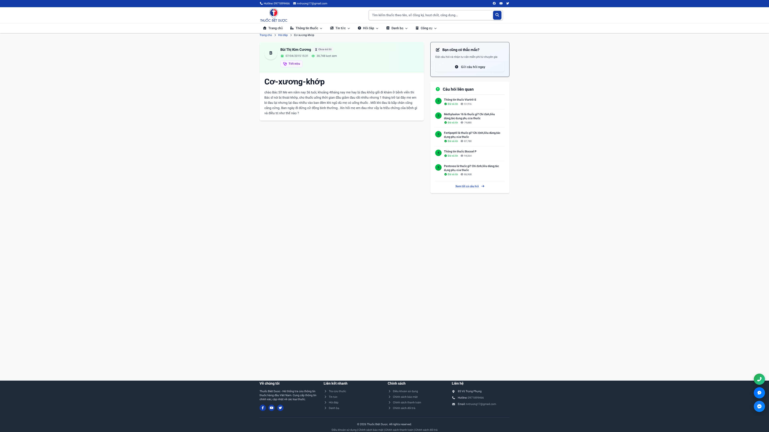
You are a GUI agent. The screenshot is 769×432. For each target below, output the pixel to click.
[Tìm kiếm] (497, 15)
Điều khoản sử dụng (405, 391)
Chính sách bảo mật (405, 396)
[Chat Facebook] (759, 406)
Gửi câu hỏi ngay (472, 67)
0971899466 (476, 397)
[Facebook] (494, 4)
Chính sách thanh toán (407, 402)
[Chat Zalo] (759, 392)
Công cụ (427, 28)
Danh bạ (398, 28)
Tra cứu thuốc (337, 391)
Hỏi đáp (369, 28)
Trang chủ (275, 28)
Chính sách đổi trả (404, 408)
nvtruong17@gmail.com (481, 404)
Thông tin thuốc (307, 28)
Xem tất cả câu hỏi (467, 186)
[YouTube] (501, 4)
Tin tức (340, 28)
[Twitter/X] (508, 4)
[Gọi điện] (759, 379)
